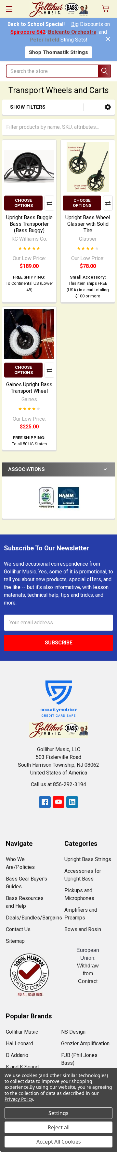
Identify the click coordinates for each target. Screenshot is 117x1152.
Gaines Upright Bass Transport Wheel (29, 387)
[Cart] (107, 9)
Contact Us (18, 929)
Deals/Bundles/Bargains (34, 918)
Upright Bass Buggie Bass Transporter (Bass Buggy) (29, 224)
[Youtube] (58, 802)
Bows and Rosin (82, 929)
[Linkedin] (72, 802)
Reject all (59, 1127)
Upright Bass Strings (87, 859)
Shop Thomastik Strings (58, 52)
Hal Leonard (19, 1043)
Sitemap (15, 941)
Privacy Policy (19, 1099)
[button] (108, 107)
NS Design (73, 1032)
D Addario (17, 1055)
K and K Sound (22, 1067)
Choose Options (23, 203)
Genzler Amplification (85, 1043)
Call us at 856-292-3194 (58, 784)
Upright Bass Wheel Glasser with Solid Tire (87, 224)
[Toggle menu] (9, 9)
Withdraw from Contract (88, 973)
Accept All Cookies (58, 1141)
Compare (49, 203)
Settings (58, 1113)
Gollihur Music (22, 1032)
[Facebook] (45, 802)
